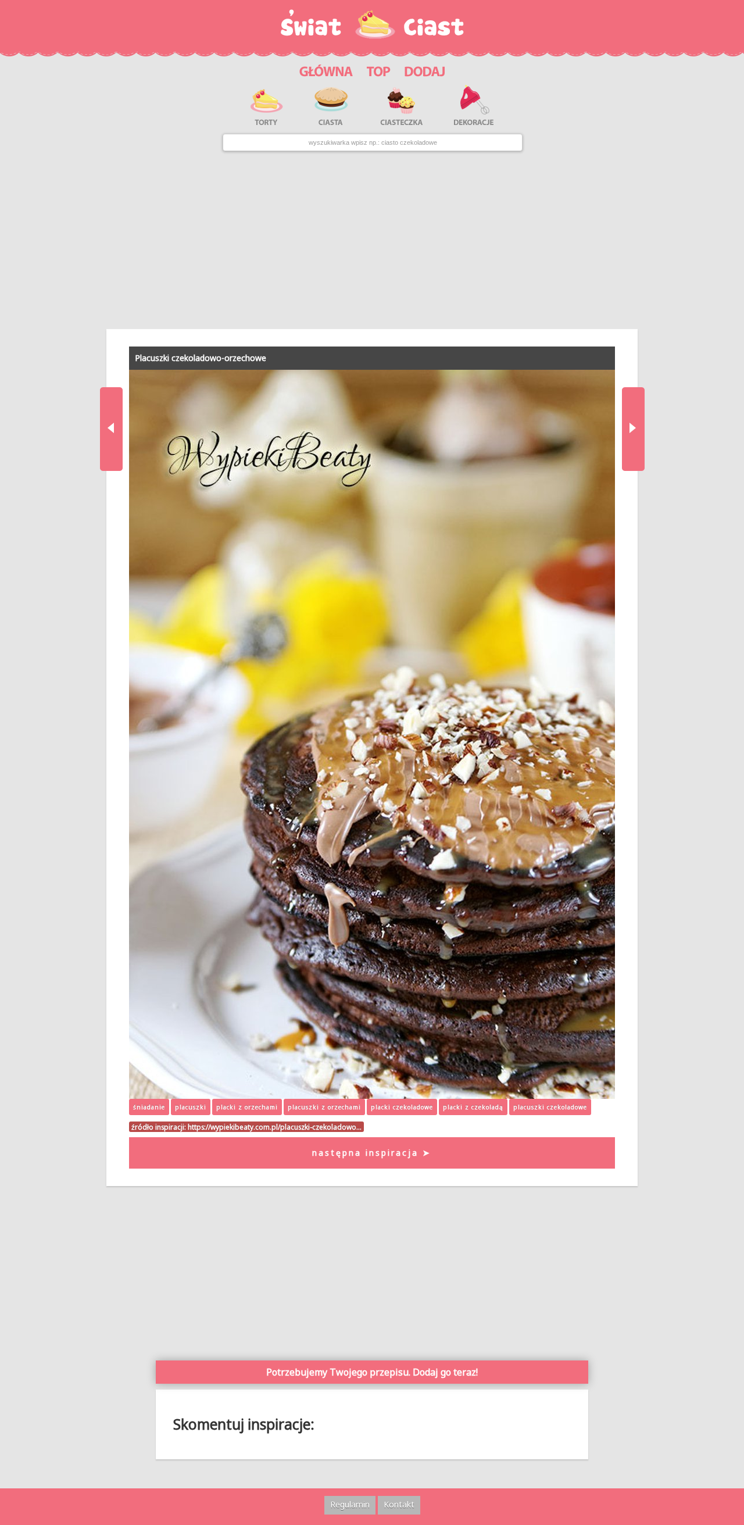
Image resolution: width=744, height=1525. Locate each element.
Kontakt (399, 1504)
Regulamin (350, 1504)
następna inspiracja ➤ (371, 1152)
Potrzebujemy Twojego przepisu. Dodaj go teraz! (372, 1372)
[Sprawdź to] (379, 69)
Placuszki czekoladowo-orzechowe (200, 357)
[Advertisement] (372, 240)
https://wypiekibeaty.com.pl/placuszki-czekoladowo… (275, 1126)
